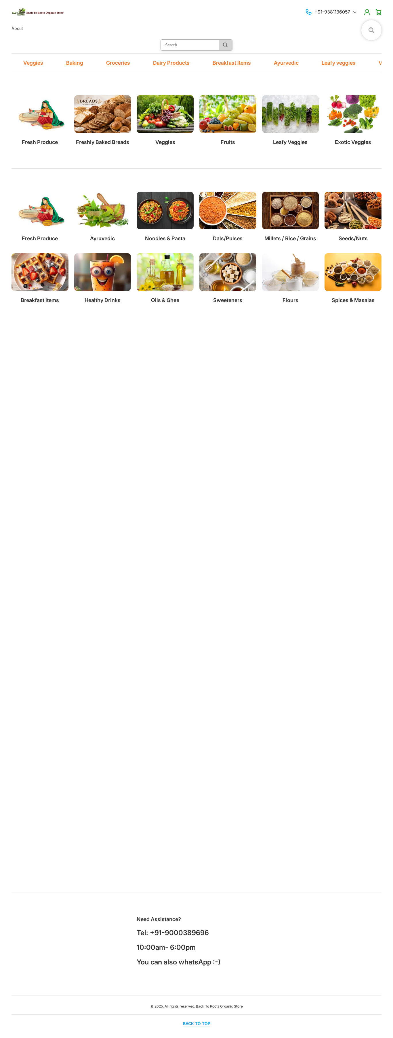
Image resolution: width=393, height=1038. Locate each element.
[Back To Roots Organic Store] (38, 12)
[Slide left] (365, 433)
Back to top (196, 1023)
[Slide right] (377, 433)
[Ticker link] (12, 62)
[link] (102, 217)
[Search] (225, 45)
